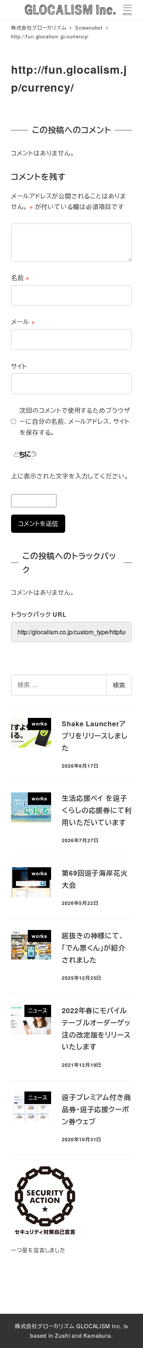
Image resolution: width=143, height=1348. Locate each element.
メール (23, 321)
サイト (19, 366)
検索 (119, 685)
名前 (20, 277)
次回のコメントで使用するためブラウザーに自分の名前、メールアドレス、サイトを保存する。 (74, 421)
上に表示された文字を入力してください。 (70, 476)
